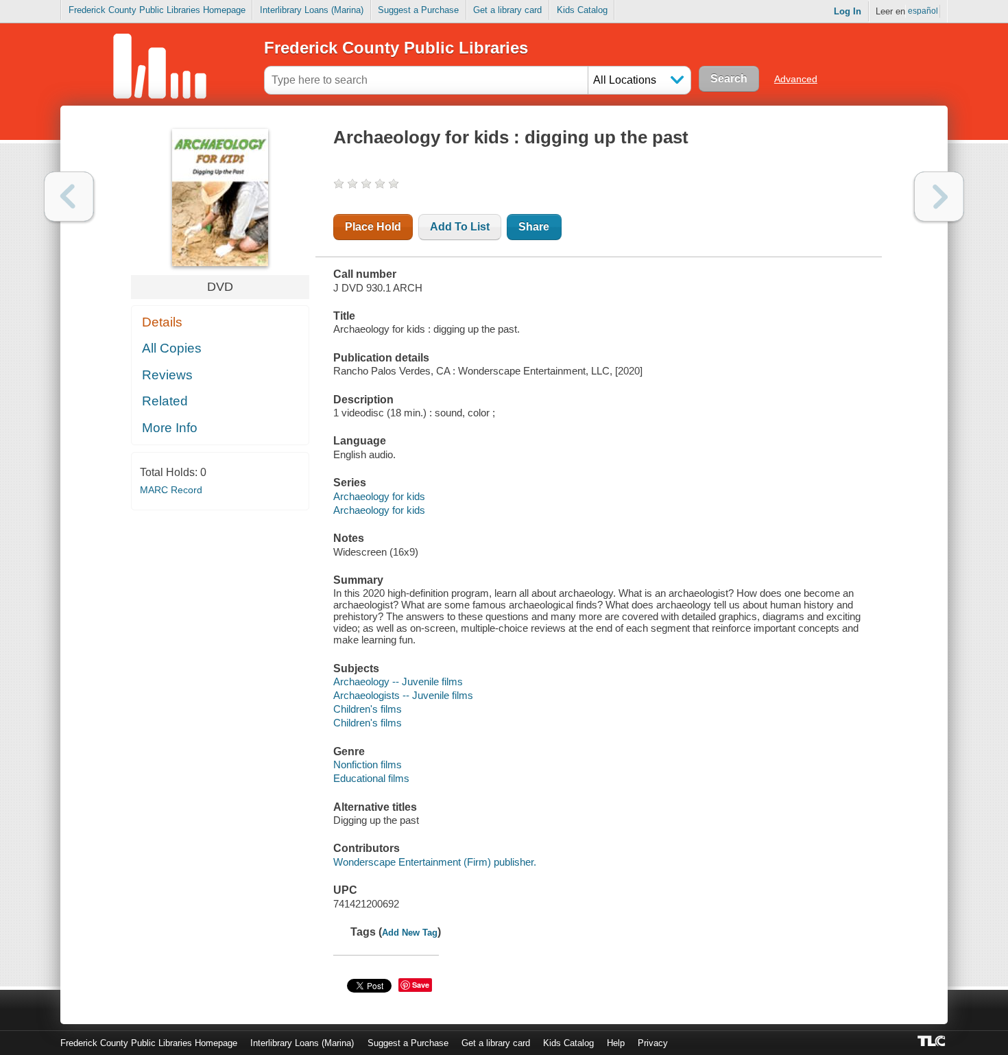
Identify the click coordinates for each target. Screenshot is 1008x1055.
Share (533, 227)
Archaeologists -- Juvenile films (403, 695)
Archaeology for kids (379, 496)
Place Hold (373, 227)
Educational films (371, 778)
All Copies (172, 348)
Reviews (167, 375)
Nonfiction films (367, 764)
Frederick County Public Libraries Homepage (157, 10)
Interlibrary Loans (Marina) (311, 10)
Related (165, 401)
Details (162, 322)
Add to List (460, 227)
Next (939, 196)
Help (616, 1043)
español (923, 11)
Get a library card (507, 10)
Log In (847, 11)
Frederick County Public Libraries (396, 47)
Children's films (367, 709)
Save (420, 985)
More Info (169, 427)
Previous (69, 196)
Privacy (653, 1043)
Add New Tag (409, 932)
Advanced (795, 78)
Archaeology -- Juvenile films (398, 681)
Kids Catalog (582, 10)
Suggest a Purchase (418, 10)
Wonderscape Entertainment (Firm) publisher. (434, 862)
